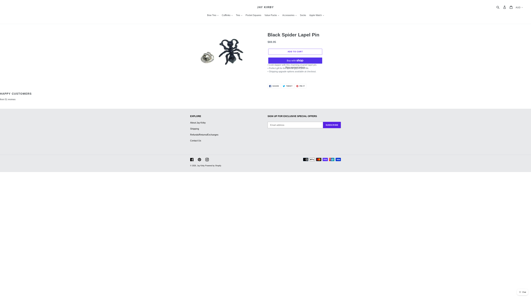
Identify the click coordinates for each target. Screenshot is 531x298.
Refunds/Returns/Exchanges (204, 135)
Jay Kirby (265, 7)
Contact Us (195, 140)
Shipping (194, 129)
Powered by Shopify (213, 166)
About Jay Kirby (198, 123)
